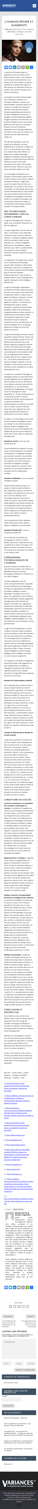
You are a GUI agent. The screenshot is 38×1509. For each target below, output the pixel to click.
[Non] (35, 1500)
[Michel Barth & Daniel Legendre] (9, 1220)
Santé (17, 34)
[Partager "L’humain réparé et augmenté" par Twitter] (15, 1306)
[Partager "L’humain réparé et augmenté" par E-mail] (23, 1306)
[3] (18, 369)
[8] (18, 695)
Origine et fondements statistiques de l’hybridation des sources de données (18, 1442)
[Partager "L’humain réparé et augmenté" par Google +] (19, 1306)
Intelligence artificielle (24, 32)
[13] (24, 1048)
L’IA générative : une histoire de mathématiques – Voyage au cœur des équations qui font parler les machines (18, 1433)
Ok (19, 1505)
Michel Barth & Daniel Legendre (23, 29)
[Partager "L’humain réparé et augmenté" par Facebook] (10, 1306)
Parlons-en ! (8, 1464)
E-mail (4, 1396)
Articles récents (18, 1209)
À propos (8, 1209)
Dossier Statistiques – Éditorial (15, 1418)
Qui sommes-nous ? (11, 1383)
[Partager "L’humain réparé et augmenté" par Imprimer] (27, 1306)
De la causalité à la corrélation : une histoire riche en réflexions (17, 1424)
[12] (13, 992)
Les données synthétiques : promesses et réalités (18, 1450)
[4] (13, 394)
